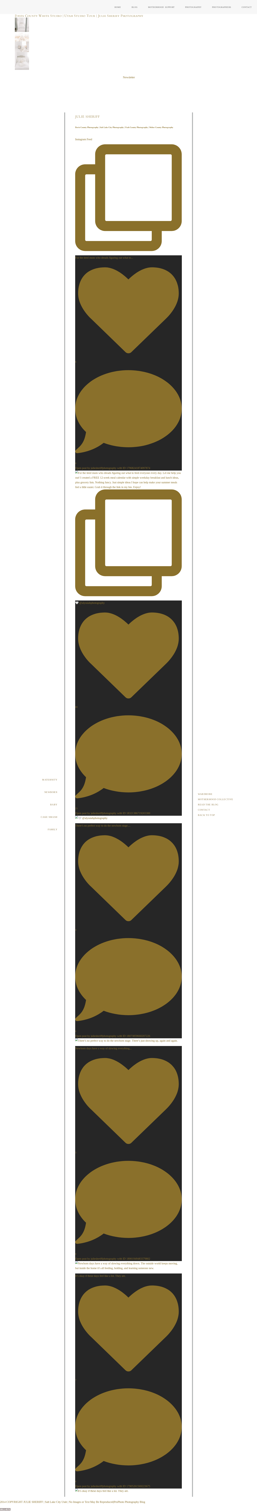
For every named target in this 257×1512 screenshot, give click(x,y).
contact (247, 6)
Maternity (49, 779)
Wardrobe (205, 794)
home (118, 6)
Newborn (50, 792)
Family (52, 829)
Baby (53, 804)
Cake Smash (49, 817)
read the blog (208, 804)
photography (193, 6)
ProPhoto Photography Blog (129, 1501)
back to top (206, 815)
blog (135, 6)
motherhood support (161, 6)
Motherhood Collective (215, 799)
